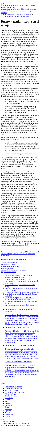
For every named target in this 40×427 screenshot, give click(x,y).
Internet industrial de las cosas (10, 9)
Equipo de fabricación (31, 5)
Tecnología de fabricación (14, 5)
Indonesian (8, 409)
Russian (7, 416)
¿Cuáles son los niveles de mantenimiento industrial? (22, 292)
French (7, 401)
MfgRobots (10, 14)
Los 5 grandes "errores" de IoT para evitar (18, 275)
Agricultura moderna (11, 390)
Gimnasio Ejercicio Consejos (14, 392)
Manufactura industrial (24, 14)
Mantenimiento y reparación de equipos (13, 11)
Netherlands (9, 414)
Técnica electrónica (11, 396)
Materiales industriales (28, 9)
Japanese (8, 411)
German (7, 399)
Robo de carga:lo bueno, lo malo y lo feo (18, 279)
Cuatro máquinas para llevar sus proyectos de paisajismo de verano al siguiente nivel (19, 298)
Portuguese (8, 405)
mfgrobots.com (25, 423)
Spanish (7, 403)
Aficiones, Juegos (10, 394)
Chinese (7, 407)
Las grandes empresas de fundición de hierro (19, 305)
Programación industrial (8, 272)
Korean (7, 412)
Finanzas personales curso (13, 387)
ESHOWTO (9, 398)
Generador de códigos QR (13, 388)
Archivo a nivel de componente (15, 277)
